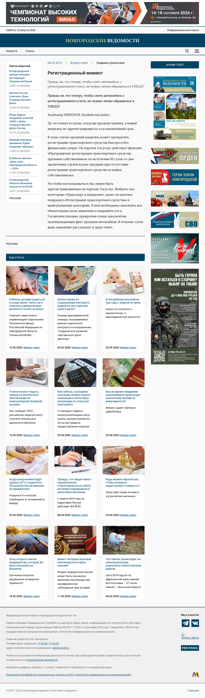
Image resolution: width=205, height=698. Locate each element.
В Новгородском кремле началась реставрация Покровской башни (20, 76)
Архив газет (175, 64)
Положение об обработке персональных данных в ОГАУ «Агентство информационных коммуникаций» (68, 674)
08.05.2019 (55, 62)
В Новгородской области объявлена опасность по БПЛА (21, 183)
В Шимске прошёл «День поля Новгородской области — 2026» (22, 163)
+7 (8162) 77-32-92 (48, 643)
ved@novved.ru (60, 647)
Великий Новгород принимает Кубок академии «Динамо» (21, 143)
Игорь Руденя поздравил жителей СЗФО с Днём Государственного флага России (21, 121)
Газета (29, 51)
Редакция (193, 690)
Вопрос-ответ (79, 62)
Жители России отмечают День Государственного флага (20, 98)
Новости (11, 51)
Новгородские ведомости (42, 659)
